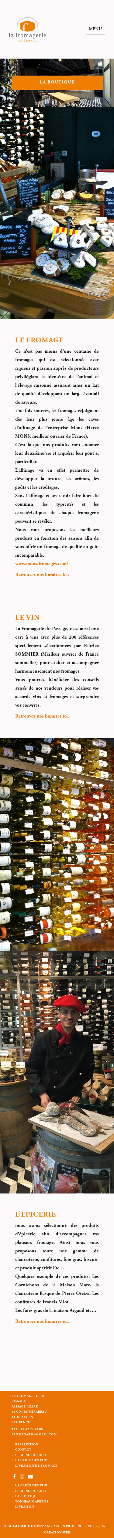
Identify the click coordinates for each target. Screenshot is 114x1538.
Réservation (26, 1444)
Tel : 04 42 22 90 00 (27, 1429)
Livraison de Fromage (36, 1466)
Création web (57, 1532)
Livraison (24, 1507)
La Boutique (27, 1496)
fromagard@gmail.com (34, 1434)
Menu (95, 29)
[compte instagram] (23, 1477)
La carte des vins (31, 1460)
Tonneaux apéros (31, 1501)
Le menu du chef (31, 1455)
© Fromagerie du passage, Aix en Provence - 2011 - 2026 (54, 1526)
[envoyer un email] (31, 1477)
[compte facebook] (15, 1477)
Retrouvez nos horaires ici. (42, 574)
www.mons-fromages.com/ (41, 564)
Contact (23, 1449)
